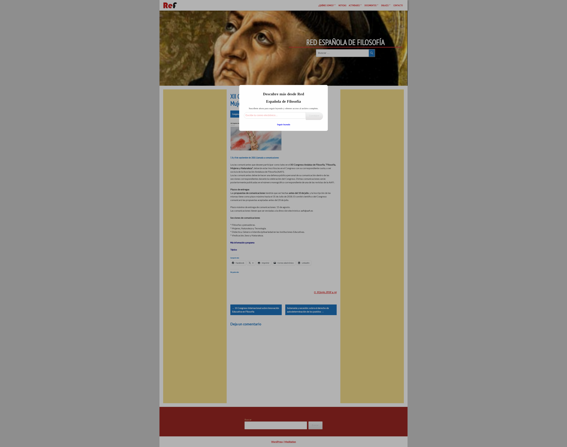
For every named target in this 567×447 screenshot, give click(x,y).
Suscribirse (314, 116)
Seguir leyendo (283, 124)
